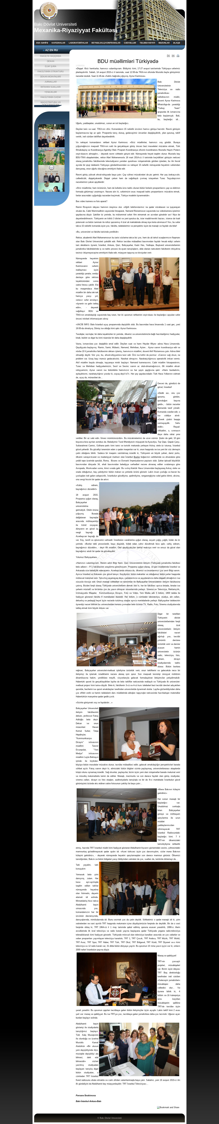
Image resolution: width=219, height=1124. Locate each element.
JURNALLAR (51, 82)
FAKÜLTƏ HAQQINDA (50, 56)
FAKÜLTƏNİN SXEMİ (51, 97)
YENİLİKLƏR (50, 92)
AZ (47, 50)
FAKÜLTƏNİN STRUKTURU (51, 71)
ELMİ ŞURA (50, 66)
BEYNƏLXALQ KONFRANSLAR (106, 43)
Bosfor (137, 457)
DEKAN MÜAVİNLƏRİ (50, 76)
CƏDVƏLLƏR (130, 43)
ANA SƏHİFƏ (42, 43)
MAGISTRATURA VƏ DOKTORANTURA (51, 103)
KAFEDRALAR (58, 43)
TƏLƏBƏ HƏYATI (147, 43)
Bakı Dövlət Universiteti (111, 1118)
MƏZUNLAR (164, 43)
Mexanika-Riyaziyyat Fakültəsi (75, 30)
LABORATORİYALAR (78, 43)
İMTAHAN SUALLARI (51, 87)
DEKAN (50, 61)
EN (51, 50)
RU (56, 50)
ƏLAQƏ (176, 43)
